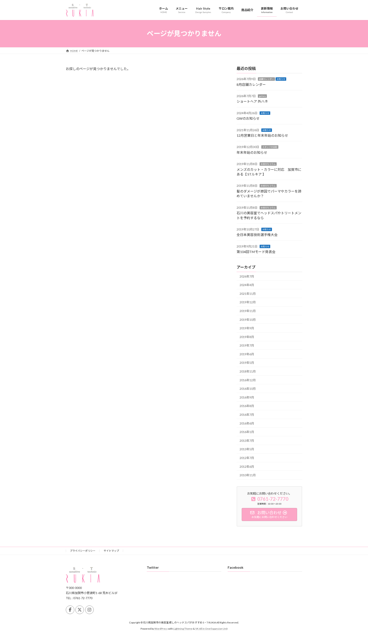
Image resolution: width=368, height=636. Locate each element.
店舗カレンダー (266, 79)
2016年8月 (247, 406)
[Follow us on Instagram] (89, 610)
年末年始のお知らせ (252, 152)
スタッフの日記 (269, 147)
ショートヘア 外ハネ (252, 101)
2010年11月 (248, 475)
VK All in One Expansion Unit (211, 628)
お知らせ (281, 79)
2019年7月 (247, 345)
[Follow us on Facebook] (70, 610)
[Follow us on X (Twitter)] (79, 610)
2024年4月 (247, 285)
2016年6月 (247, 423)
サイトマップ (111, 550)
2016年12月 (248, 380)
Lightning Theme (183, 628)
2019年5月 (247, 362)
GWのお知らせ (248, 118)
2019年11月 (248, 311)
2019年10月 (248, 319)
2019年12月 (248, 302)
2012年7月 (247, 458)
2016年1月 (247, 432)
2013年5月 (247, 449)
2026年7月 (247, 276)
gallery (262, 96)
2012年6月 (247, 466)
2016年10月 (248, 388)
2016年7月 (247, 414)
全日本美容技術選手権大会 (257, 235)
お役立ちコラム (268, 164)
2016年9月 (247, 397)
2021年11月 (248, 293)
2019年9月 (247, 328)
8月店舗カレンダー (251, 84)
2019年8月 (247, 336)
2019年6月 (247, 354)
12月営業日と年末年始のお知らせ (262, 135)
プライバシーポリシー (82, 550)
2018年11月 (248, 371)
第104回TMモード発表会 (256, 252)
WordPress (161, 628)
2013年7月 (247, 440)
